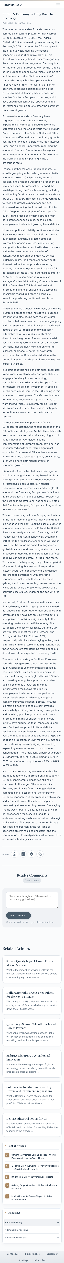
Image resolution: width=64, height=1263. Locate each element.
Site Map (23, 1260)
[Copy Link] (40, 854)
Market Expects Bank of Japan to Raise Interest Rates (31, 1198)
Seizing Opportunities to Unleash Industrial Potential (34, 1187)
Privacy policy (32, 1253)
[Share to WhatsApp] (14, 854)
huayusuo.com (14, 4)
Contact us (13, 1253)
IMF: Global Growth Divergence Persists (32, 1176)
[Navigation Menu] (58, 4)
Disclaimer (52, 1253)
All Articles (39, 1260)
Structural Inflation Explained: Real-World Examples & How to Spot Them (33, 1156)
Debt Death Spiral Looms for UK (26, 1118)
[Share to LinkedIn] (23, 854)
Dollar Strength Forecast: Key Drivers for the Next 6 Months (30, 994)
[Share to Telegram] (31, 854)
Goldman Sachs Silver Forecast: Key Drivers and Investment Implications (29, 1089)
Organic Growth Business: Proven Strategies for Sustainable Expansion (35, 1167)
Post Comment (19, 915)
